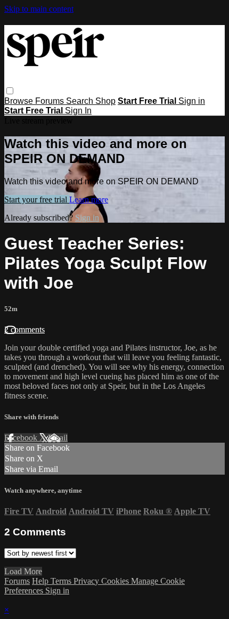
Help (41, 580)
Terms (62, 580)
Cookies (116, 580)
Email (58, 437)
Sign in (191, 100)
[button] (9, 90)
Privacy (87, 580)
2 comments (24, 329)
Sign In (78, 110)
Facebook (21, 437)
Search (80, 100)
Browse (19, 100)
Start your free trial (36, 199)
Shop (105, 100)
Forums (50, 100)
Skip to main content (38, 8)
